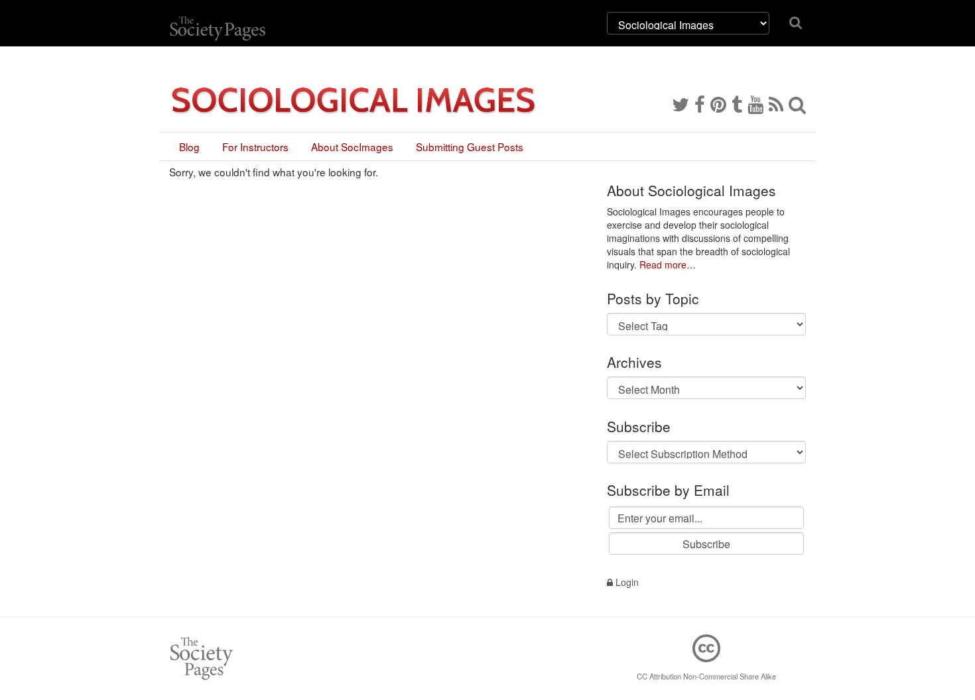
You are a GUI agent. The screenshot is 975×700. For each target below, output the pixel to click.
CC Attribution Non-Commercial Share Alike (706, 676)
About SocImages (352, 146)
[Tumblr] (737, 103)
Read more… (667, 264)
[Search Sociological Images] (797, 103)
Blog (189, 146)
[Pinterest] (718, 103)
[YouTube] (755, 103)
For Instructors (255, 146)
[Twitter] (680, 103)
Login (626, 582)
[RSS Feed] (776, 103)
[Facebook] (699, 103)
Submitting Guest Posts (469, 146)
